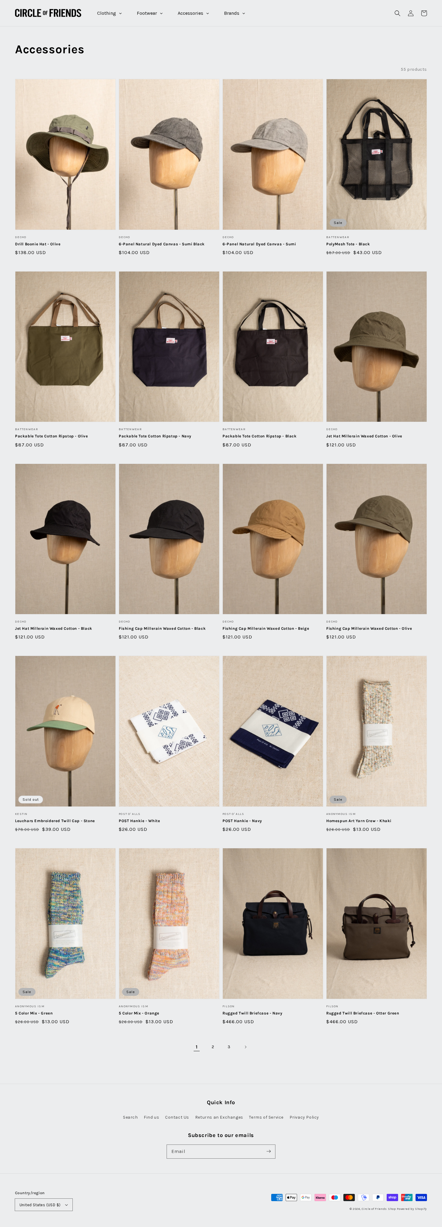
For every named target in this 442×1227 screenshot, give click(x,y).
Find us (151, 1117)
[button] (397, 13)
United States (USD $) (40, 1205)
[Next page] (245, 1047)
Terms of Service (266, 1117)
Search (130, 1117)
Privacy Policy (304, 1117)
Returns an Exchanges (219, 1117)
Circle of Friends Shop (379, 1209)
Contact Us (177, 1117)
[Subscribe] (268, 1151)
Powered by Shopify (412, 1209)
